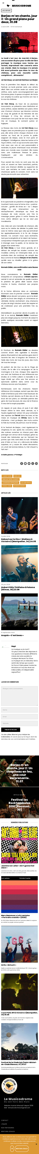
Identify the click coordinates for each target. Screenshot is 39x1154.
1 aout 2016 (7, 476)
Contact (4, 1120)
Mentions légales (8, 1131)
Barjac (17, 476)
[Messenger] (25, 463)
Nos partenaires (7, 1128)
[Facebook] (21, 463)
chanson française (10, 483)
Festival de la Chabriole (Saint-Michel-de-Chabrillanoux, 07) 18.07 (19, 1063)
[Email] (36, 463)
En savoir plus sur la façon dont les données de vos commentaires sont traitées (19, 738)
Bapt (13, 646)
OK (12, 1148)
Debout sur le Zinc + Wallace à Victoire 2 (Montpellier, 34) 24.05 (18, 540)
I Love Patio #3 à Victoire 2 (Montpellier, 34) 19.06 (19, 1014)
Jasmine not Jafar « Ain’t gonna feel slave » (17, 867)
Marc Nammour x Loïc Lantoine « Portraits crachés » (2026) (15, 916)
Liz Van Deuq (26, 483)
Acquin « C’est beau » (12, 635)
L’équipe (4, 1124)
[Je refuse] (36, 1144)
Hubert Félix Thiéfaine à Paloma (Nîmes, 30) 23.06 (18, 588)
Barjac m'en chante (11, 479)
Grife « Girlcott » (8, 965)
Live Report (6, 10)
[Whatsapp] (32, 463)
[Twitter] (29, 463)
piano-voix (7, 486)
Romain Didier (19, 486)
